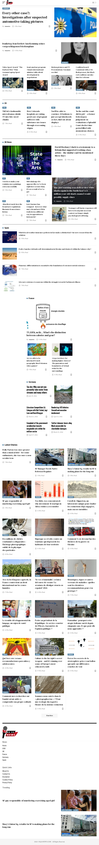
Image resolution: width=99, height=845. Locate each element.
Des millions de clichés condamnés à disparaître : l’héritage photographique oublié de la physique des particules (14, 544)
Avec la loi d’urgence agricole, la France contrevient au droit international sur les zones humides (16, 583)
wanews (7, 26)
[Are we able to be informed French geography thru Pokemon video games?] (37, 349)
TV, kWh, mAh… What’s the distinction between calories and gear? (46, 334)
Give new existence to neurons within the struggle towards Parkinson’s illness (49, 282)
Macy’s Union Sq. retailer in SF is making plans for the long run (82, 470)
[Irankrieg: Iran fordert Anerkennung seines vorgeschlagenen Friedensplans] (79, 53)
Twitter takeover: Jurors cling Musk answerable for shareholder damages (61, 426)
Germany (6, 8)
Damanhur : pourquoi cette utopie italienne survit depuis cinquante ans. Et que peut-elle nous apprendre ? (81, 624)
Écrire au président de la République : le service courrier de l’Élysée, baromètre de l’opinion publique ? (49, 624)
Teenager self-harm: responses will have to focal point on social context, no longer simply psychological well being (82, 212)
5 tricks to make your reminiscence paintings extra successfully (11, 184)
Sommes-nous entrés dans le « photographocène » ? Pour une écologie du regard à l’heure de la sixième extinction (49, 700)
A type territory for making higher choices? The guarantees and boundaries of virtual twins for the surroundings (61, 364)
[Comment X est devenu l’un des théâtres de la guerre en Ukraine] (82, 527)
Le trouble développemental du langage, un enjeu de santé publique (16, 623)
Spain (6, 228)
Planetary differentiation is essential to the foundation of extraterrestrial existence (52, 265)
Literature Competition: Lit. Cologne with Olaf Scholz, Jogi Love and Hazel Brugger (37, 410)
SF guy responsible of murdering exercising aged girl (16, 502)
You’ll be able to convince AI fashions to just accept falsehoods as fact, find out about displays (61, 117)
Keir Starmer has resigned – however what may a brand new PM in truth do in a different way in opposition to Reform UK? (36, 210)
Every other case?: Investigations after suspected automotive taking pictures (24, 17)
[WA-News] (10, 2)
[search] (88, 2)
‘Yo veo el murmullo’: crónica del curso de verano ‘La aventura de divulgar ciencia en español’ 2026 (49, 583)
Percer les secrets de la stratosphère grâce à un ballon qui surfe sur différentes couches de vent (81, 662)
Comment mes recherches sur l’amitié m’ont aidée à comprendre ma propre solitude (16, 699)
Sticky (50, 464)
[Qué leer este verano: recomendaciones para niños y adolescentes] (16, 646)
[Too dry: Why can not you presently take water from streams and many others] (63, 394)
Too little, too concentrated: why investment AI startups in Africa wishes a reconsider (48, 504)
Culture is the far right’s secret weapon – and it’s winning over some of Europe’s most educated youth (48, 662)
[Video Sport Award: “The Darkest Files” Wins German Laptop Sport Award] (12, 83)
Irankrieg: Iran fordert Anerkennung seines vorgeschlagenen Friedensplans (23, 45)
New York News (41, 464)
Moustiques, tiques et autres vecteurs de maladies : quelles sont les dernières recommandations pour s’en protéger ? (81, 585)
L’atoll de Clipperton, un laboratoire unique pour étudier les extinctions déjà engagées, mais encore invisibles (82, 505)
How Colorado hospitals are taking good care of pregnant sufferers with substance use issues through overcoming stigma (37, 119)
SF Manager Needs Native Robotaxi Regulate (46, 470)
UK (4, 174)
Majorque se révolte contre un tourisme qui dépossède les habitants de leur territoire (48, 542)
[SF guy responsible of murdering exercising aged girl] (16, 489)
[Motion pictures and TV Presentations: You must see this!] (61, 80)
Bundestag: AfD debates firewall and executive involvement (60, 410)
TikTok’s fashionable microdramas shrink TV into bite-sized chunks (11, 115)
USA (4, 107)
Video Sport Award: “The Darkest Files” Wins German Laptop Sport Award (12, 71)
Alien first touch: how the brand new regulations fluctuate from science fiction (12, 208)
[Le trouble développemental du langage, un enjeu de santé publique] (16, 609)
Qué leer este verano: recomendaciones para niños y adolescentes (16, 661)
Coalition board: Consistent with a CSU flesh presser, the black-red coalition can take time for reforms (85, 72)
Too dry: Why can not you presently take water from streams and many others (37, 389)
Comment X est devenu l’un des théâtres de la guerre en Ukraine (81, 542)
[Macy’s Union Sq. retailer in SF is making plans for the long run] (82, 457)
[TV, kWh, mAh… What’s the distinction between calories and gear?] (49, 315)
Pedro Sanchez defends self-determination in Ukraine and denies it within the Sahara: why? (55, 249)
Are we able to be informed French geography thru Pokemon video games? (37, 362)
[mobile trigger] (4, 2)
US (5, 103)
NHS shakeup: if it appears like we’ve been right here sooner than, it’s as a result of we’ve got (36, 186)
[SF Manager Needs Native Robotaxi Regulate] (49, 457)
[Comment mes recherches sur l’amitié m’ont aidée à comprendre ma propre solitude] (16, 684)
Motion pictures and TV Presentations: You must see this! (61, 69)
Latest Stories (11, 445)
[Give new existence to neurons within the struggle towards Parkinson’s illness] (9, 286)
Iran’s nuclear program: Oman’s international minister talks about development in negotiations (36, 72)
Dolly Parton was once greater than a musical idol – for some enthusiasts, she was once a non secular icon (16, 454)
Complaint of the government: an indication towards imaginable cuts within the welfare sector (37, 427)
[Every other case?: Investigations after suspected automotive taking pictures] (75, 22)
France (38, 497)
